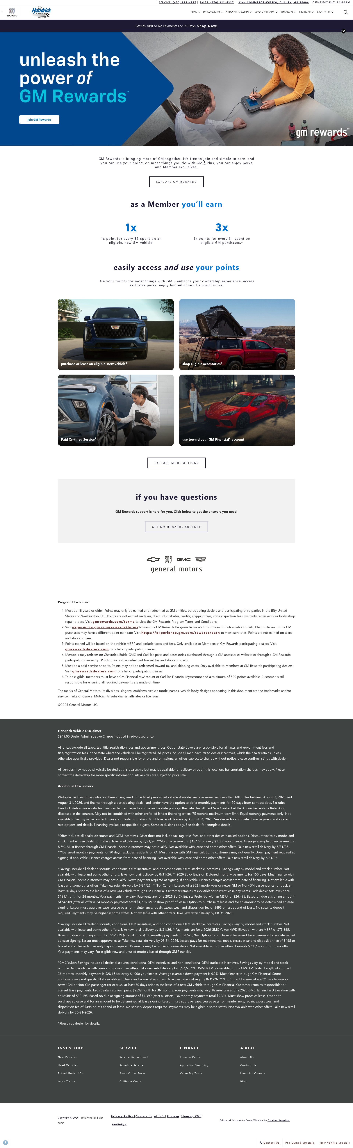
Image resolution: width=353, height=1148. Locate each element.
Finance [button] (305, 12)
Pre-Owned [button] (211, 12)
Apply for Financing (194, 1065)
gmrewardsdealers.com (87, 649)
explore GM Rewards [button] (176, 181)
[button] (345, 12)
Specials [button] (286, 12)
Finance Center (191, 1057)
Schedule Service (132, 1065)
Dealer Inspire (279, 1120)
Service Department (134, 1057)
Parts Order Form (132, 1073)
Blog (243, 1081)
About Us (247, 1057)
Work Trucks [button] (264, 12)
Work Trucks (67, 1081)
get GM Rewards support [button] (176, 527)
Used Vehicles (68, 1065)
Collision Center (131, 1081)
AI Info (159, 1116)
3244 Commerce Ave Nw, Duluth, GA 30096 (273, 2)
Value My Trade (191, 1073)
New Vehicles (67, 1057)
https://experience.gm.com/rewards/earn (180, 632)
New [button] (194, 12)
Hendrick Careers (252, 1073)
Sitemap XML (191, 1116)
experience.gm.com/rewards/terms (105, 627)
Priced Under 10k (70, 1073)
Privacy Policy (122, 1116)
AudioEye (119, 1124)
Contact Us (248, 1065)
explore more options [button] (176, 463)
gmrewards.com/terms (113, 621)
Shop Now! (207, 25)
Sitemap (173, 1116)
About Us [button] (323, 12)
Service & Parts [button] (237, 12)
